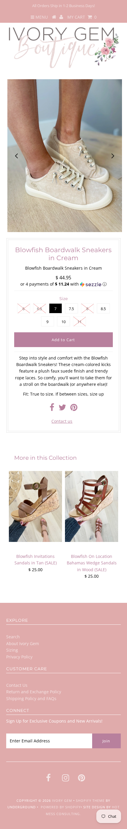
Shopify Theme (90, 800)
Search (13, 636)
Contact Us (16, 685)
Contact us (61, 421)
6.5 (39, 308)
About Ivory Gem (22, 643)
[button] (63, 284)
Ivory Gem (62, 800)
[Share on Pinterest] (73, 409)
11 (79, 321)
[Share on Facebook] (52, 409)
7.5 (71, 308)
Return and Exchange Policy (33, 691)
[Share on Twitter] (62, 409)
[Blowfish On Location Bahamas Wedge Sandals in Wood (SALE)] (91, 506)
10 (63, 321)
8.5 (103, 308)
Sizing (12, 650)
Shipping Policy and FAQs (31, 698)
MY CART (82, 17)
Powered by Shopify (61, 807)
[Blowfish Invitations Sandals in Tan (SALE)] (35, 506)
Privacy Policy (19, 657)
